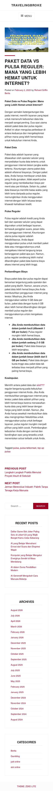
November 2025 (18, 648)
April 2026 (15, 620)
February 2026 (18, 631)
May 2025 (15, 681)
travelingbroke (26, 5)
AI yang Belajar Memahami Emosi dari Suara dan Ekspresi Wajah (25, 546)
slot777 (40, 385)
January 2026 (17, 637)
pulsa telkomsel (28, 448)
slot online (15, 767)
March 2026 (16, 626)
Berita (7, 93)
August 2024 (17, 719)
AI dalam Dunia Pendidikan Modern (23, 568)
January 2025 (17, 692)
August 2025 (17, 664)
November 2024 (18, 703)
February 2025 (18, 686)
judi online (15, 761)
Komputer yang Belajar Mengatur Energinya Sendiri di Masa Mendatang (26, 558)
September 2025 (18, 659)
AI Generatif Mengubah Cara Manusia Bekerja (24, 577)
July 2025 (15, 670)
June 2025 (16, 675)
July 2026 (15, 615)
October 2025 (17, 653)
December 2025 (18, 642)
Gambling (15, 756)
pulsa (16, 448)
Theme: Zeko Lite (26, 786)
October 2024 (17, 708)
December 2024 (18, 697)
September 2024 (18, 713)
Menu (28, 16)
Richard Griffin (41, 90)
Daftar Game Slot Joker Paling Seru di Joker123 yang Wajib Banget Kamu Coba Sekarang (25, 534)
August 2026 (17, 610)
